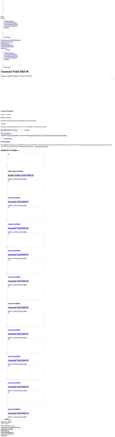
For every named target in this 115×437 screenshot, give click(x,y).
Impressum (4, 48)
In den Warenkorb (6, 133)
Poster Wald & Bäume (10, 26)
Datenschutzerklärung (7, 45)
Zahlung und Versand (7, 42)
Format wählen (22, 179)
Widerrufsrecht (5, 43)
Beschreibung (8, 138)
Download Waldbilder (10, 23)
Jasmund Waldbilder (12, 76)
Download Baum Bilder (11, 24)
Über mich (7, 37)
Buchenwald (30, 135)
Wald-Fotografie (9, 21)
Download (4, 130)
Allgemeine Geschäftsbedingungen (11, 40)
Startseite (3, 76)
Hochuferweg (39, 135)
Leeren (28, 130)
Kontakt (6, 27)
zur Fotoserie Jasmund (41, 146)
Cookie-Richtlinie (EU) (7, 46)
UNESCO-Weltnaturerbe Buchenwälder (55, 135)
